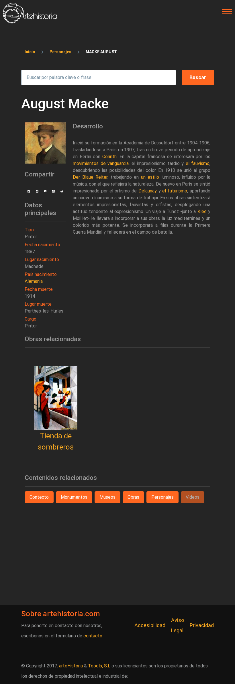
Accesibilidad (149, 625)
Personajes (60, 51)
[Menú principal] (225, 12)
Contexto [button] (39, 497)
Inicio (30, 51)
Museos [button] (107, 497)
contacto (92, 636)
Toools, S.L (99, 666)
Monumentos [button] (74, 497)
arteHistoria (71, 666)
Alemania (34, 281)
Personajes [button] (162, 497)
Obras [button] (133, 497)
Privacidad (202, 625)
